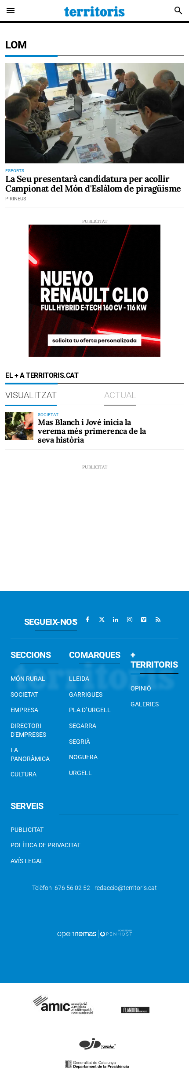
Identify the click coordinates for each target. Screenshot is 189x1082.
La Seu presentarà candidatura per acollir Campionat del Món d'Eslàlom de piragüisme (93, 183)
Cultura (23, 774)
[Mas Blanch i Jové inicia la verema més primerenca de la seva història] (19, 426)
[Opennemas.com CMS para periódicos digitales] (94, 933)
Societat (24, 694)
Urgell (80, 772)
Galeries (145, 704)
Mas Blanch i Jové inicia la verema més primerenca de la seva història (92, 431)
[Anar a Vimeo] (144, 620)
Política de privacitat (45, 845)
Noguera (83, 757)
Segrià (79, 741)
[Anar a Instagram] (130, 620)
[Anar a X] (101, 620)
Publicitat (27, 829)
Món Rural (28, 678)
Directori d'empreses (28, 730)
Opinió (141, 688)
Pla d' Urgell (90, 709)
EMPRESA (24, 709)
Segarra (82, 725)
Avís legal (27, 860)
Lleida (79, 678)
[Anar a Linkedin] (116, 620)
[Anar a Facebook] (87, 620)
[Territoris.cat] (94, 10)
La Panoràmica (30, 754)
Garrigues (85, 694)
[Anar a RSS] (158, 620)
